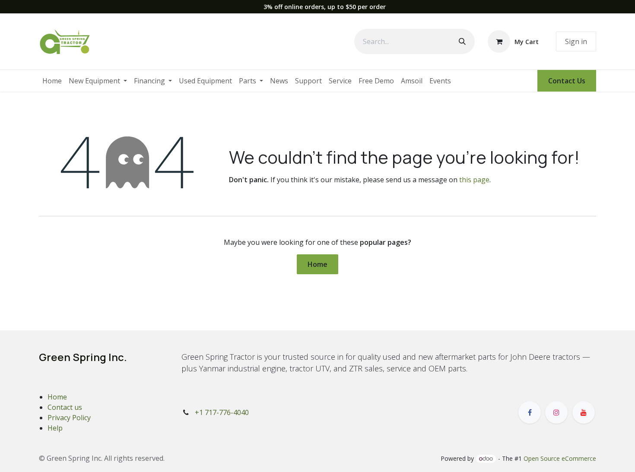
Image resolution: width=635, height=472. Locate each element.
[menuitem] (52, 80)
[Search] (462, 41)
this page (474, 179)
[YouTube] (583, 412)
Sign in (576, 41)
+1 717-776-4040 (222, 412)
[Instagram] (556, 412)
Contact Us (566, 81)
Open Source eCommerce (560, 458)
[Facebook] (529, 412)
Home (317, 264)
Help (55, 428)
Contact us (65, 407)
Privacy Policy (69, 417)
